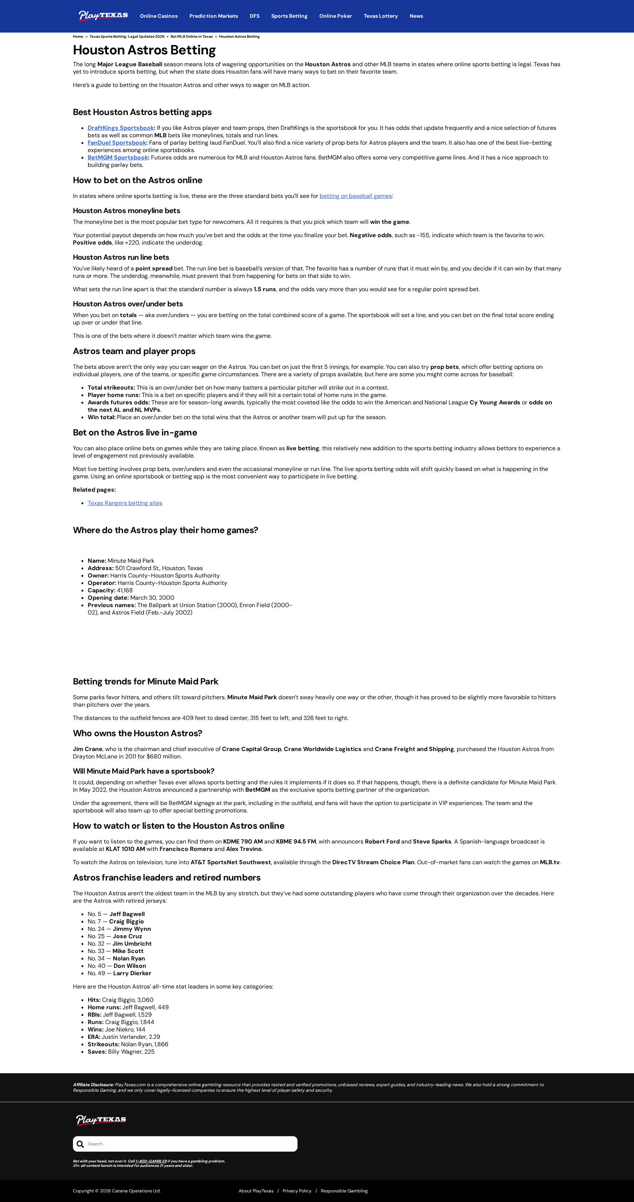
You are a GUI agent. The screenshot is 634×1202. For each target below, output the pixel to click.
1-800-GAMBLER (151, 1161)
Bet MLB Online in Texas (192, 36)
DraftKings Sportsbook (121, 128)
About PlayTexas (256, 1191)
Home (78, 36)
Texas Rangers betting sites (125, 503)
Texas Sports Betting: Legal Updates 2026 (127, 36)
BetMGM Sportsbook (118, 157)
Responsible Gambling (344, 1191)
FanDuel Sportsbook (117, 143)
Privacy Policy (297, 1191)
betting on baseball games (356, 196)
